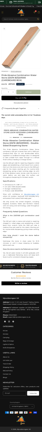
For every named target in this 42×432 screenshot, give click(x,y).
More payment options (21, 102)
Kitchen (5, 334)
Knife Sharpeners (9, 348)
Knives (5, 331)
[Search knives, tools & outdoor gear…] (38, 19)
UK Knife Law (7, 360)
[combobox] (20, 19)
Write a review (21, 283)
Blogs (5, 377)
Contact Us (7, 374)
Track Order (7, 364)
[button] (2, 12)
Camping (6, 337)
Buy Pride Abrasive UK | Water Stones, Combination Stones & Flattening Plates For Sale (21, 126)
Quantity (4, 88)
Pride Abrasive (16, 71)
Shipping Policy (8, 367)
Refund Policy (8, 371)
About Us (6, 357)
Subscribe (33, 393)
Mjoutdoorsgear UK (31, 194)
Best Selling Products (17, 124)
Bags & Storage (8, 341)
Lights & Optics (8, 344)
